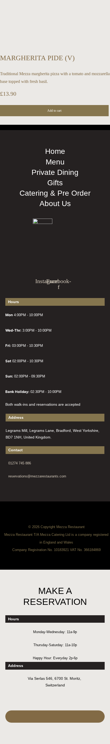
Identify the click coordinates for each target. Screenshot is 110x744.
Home (10, 110)
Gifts (10, 210)
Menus (10, 118)
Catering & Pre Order (10, 195)
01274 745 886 (19, 463)
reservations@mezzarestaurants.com (37, 476)
